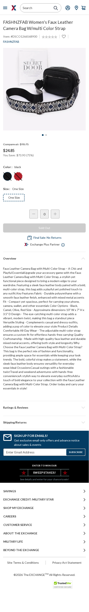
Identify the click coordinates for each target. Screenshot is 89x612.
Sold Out (44, 228)
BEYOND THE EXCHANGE (21, 550)
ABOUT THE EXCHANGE (20, 533)
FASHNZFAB (11, 41)
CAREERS (9, 516)
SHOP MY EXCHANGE (18, 508)
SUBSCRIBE (76, 452)
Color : (7, 167)
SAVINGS (9, 491)
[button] (44, 407)
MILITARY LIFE (13, 541)
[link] (49, 37)
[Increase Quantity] (55, 214)
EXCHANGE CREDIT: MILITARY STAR (28, 499)
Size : (6, 189)
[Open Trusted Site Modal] (62, 584)
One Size (14, 197)
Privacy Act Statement (67, 562)
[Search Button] (56, 8)
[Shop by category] (6, 8)
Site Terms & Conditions (23, 562)
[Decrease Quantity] (33, 214)
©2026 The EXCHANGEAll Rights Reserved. (44, 574)
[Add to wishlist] (64, 36)
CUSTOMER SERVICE (17, 525)
